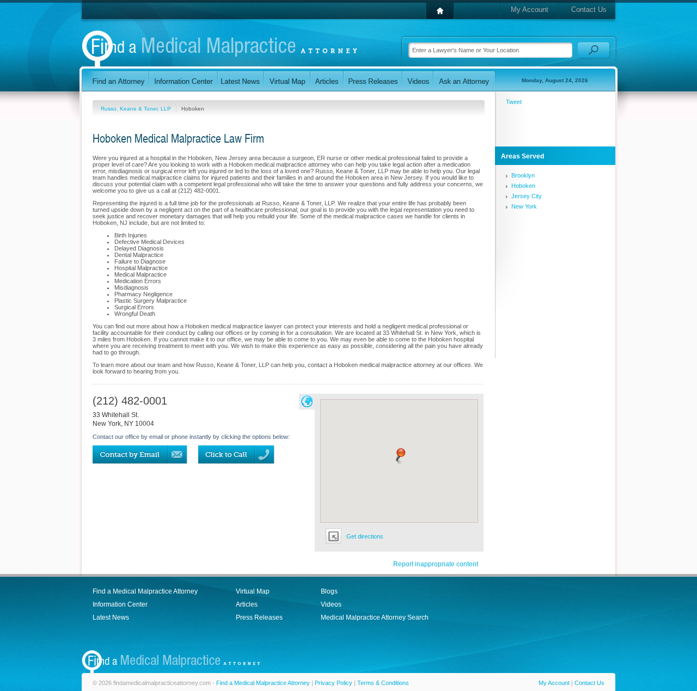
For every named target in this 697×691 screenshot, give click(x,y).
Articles (247, 604)
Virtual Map (253, 591)
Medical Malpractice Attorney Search (375, 617)
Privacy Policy (333, 683)
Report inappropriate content (435, 564)
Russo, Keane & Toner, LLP (137, 109)
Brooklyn (523, 175)
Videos (331, 604)
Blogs (329, 591)
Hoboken (523, 185)
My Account (529, 9)
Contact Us (589, 9)
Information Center (120, 604)
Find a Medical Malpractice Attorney (145, 591)
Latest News (111, 617)
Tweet (514, 102)
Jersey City (526, 196)
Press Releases (259, 617)
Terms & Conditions (383, 683)
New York (524, 206)
